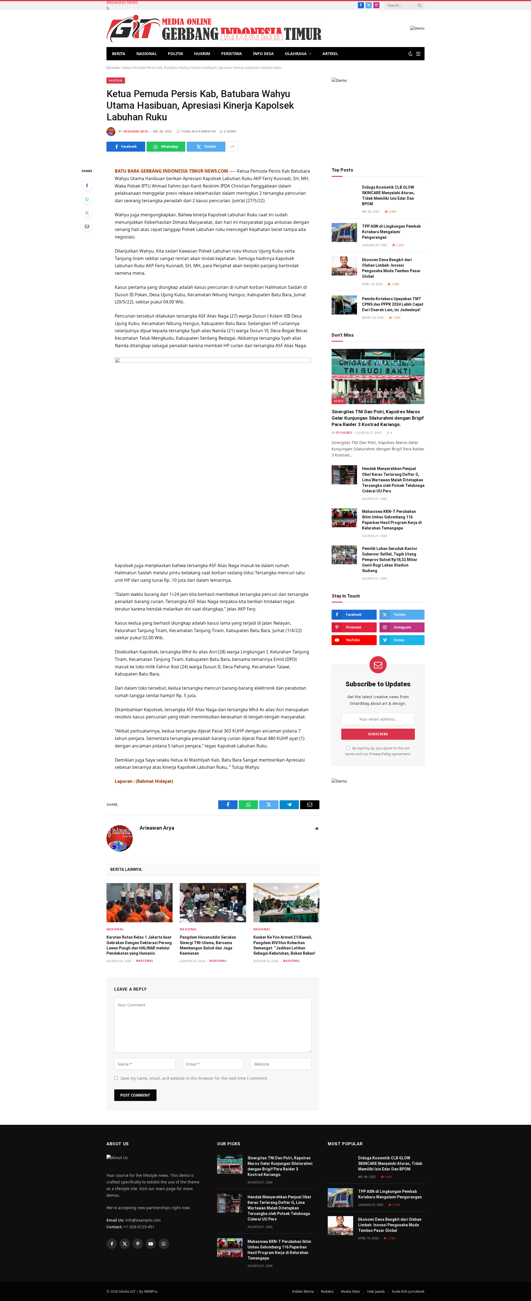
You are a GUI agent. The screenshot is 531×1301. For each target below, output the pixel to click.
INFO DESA (263, 53)
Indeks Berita (303, 1291)
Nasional (146, 53)
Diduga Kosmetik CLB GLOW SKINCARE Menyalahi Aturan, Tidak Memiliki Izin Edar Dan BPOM (388, 195)
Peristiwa (231, 53)
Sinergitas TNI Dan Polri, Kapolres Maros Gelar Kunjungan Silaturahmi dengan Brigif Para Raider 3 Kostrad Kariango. (378, 418)
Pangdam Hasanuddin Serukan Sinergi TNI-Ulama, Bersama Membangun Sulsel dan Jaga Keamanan (208, 945)
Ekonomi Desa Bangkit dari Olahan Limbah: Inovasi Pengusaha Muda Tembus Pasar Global (391, 268)
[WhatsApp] (87, 199)
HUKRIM (202, 53)
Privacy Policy (380, 754)
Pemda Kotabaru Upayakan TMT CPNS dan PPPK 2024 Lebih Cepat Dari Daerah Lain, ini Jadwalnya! (392, 304)
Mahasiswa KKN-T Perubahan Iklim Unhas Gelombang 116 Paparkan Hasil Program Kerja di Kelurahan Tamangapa (392, 519)
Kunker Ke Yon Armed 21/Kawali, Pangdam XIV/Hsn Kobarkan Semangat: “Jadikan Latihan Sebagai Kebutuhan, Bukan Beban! (284, 945)
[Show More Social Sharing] (232, 147)
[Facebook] (87, 185)
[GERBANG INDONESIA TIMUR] (213, 28)
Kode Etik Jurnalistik (408, 1291)
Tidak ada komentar (198, 131)
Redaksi (327, 1291)
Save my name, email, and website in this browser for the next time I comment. (194, 1078)
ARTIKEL (330, 53)
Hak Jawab (376, 1291)
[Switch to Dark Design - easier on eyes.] (410, 53)
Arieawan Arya (135, 131)
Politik (175, 53)
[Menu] (418, 54)
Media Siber (350, 1291)
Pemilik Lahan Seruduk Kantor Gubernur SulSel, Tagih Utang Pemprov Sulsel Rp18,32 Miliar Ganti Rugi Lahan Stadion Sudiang (389, 559)
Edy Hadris (344, 432)
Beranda (113, 67)
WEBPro (150, 1291)
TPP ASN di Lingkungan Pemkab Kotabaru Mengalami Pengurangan (391, 232)
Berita (118, 53)
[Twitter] (87, 212)
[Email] (87, 226)
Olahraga (296, 53)
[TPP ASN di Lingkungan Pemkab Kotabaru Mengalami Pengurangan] (344, 232)
